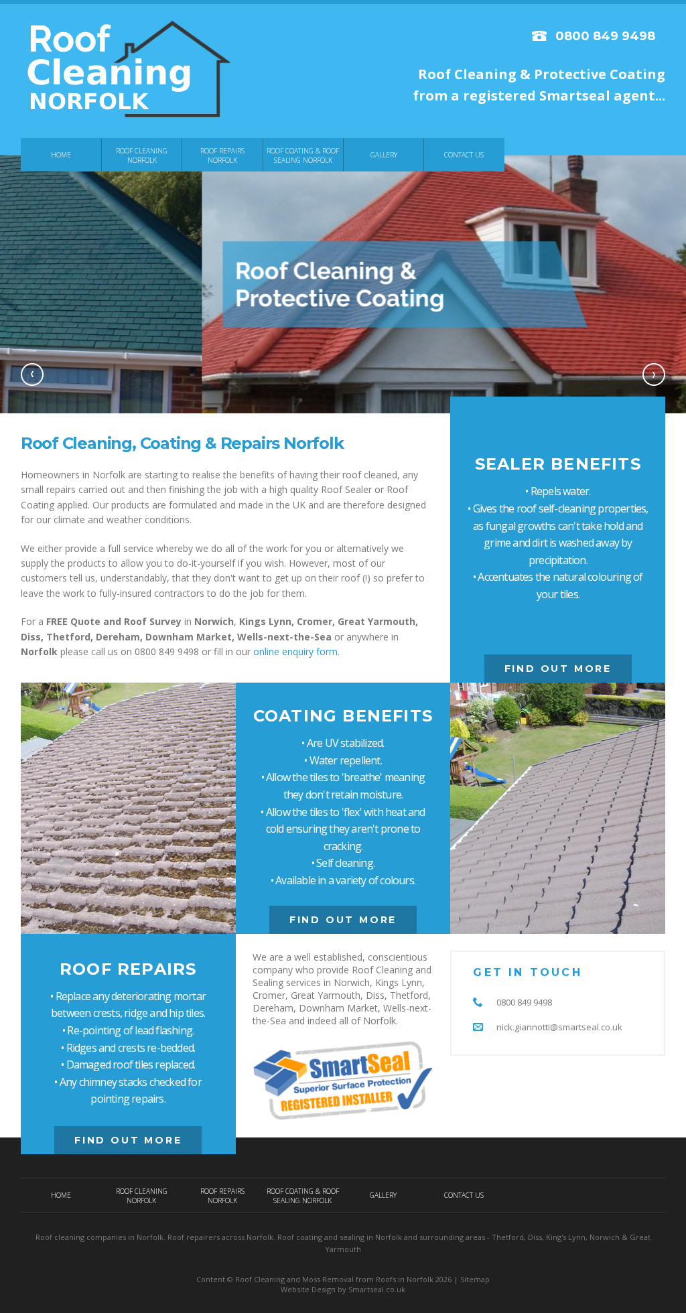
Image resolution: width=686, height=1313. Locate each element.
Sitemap (475, 1279)
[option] (343, 284)
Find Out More (558, 669)
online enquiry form (295, 651)
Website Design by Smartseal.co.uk (343, 1289)
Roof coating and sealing (320, 1237)
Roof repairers (193, 1237)
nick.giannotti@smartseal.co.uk (559, 1027)
